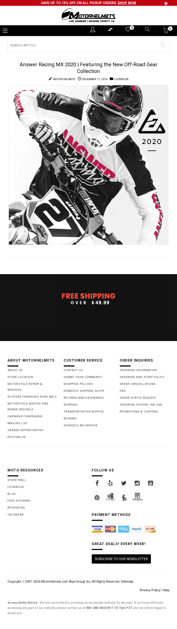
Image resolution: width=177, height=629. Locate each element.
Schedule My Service (81, 425)
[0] (127, 30)
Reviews (70, 418)
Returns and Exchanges (84, 397)
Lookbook (16, 486)
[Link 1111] (97, 497)
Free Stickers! (19, 500)
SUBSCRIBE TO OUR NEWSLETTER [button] (121, 559)
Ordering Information (138, 370)
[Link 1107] (110, 483)
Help (166, 590)
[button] (166, 32)
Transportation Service (84, 411)
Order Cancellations (137, 384)
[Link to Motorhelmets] (88, 15)
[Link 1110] (150, 483)
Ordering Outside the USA (141, 404)
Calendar (16, 514)
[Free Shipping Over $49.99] (88, 298)
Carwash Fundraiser (25, 416)
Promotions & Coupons (139, 411)
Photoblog (17, 437)
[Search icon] (146, 29)
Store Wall (17, 480)
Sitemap (127, 581)
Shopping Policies (78, 384)
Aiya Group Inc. (80, 581)
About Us (15, 370)
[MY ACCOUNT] (92, 29)
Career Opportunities (26, 430)
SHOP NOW (127, 3)
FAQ (123, 390)
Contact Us (73, 370)
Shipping (70, 404)
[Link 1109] (137, 483)
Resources (16, 507)
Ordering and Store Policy (142, 377)
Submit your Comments (83, 377)
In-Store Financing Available (32, 396)
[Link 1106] (97, 483)
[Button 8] (163, 45)
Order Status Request (138, 397)
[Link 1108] (124, 483)
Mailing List (18, 423)
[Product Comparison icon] (110, 30)
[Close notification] (166, 3)
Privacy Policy (150, 590)
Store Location (20, 377)
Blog (12, 493)
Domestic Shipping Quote (84, 390)
